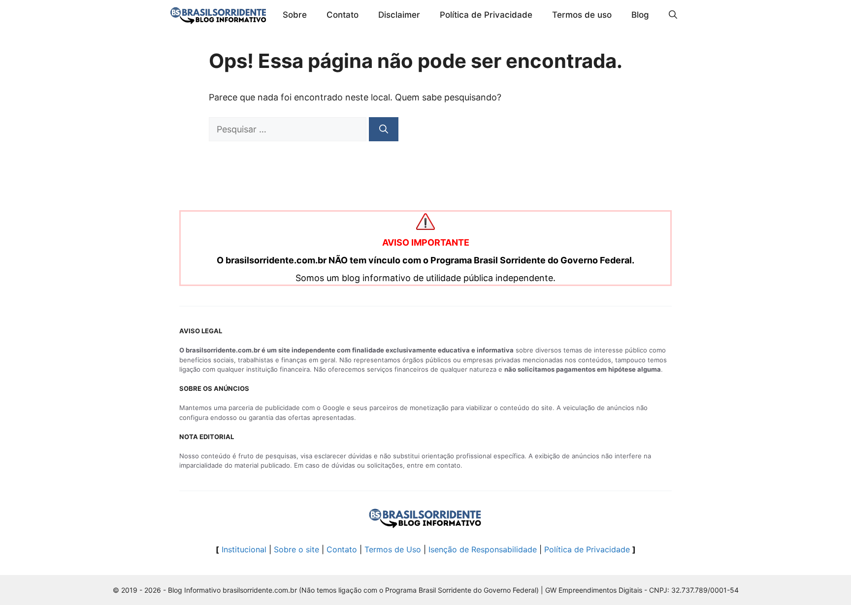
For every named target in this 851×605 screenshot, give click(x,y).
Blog (640, 15)
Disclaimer (399, 15)
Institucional (244, 549)
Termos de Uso (392, 549)
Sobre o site (296, 549)
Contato (343, 15)
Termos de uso (582, 15)
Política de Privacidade (486, 15)
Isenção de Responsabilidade (482, 549)
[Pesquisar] (383, 129)
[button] (673, 15)
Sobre (295, 15)
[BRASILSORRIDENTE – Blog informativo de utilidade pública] (218, 15)
